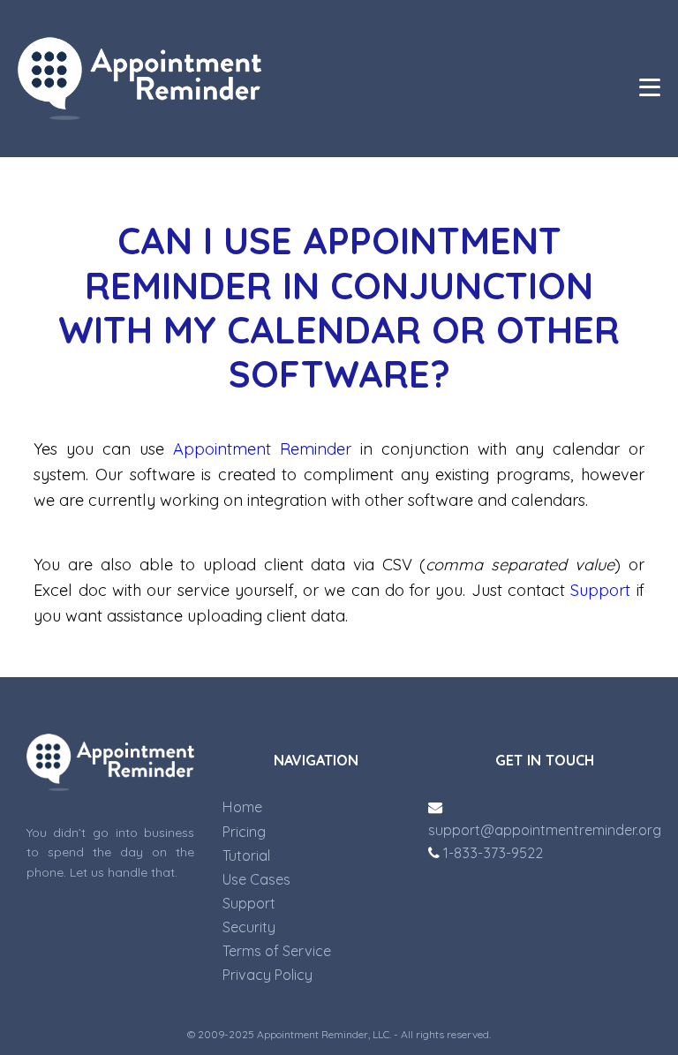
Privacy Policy (267, 974)
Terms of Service (276, 951)
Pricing (244, 831)
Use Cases (256, 879)
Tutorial (246, 855)
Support (600, 590)
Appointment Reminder (262, 449)
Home (242, 807)
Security (248, 927)
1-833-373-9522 (491, 853)
